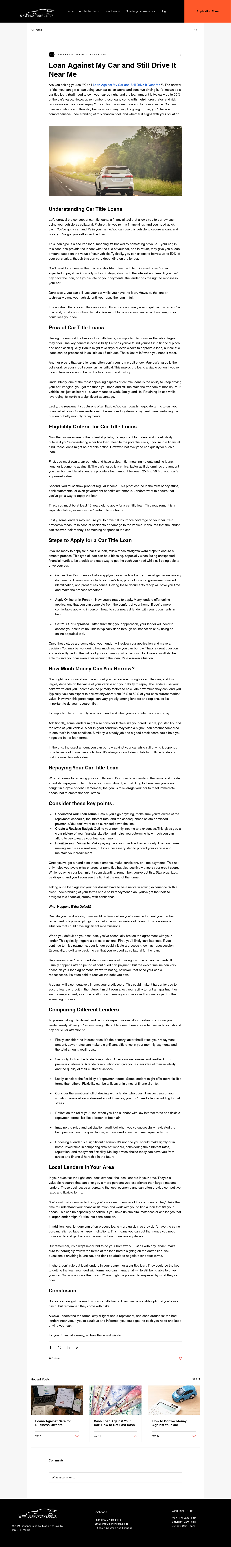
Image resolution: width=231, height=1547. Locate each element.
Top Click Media (21, 1529)
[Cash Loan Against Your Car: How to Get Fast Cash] (116, 1400)
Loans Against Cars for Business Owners (53, 1423)
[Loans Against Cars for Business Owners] (57, 1400)
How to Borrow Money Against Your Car (169, 1423)
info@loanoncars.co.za (115, 1523)
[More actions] (180, 54)
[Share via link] (77, 1347)
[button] (195, 29)
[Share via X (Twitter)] (59, 1347)
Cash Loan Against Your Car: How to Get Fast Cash (114, 1423)
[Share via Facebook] (50, 1347)
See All (196, 1378)
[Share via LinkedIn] (68, 1347)
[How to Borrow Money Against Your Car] (174, 1400)
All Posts (36, 29)
